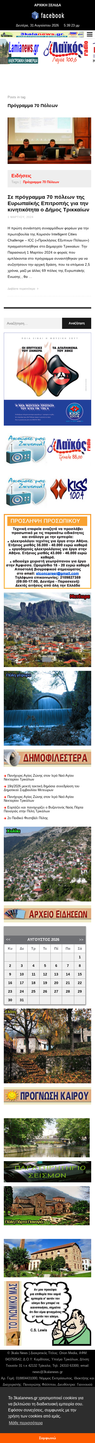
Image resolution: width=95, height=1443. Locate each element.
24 (22, 991)
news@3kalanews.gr (47, 1372)
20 (56, 983)
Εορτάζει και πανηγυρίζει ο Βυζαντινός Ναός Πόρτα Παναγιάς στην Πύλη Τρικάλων (43, 809)
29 (80, 991)
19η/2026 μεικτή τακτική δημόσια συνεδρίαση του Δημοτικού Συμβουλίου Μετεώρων (41, 788)
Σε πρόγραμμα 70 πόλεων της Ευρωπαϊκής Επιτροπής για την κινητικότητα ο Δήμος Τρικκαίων (48, 203)
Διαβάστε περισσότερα (22, 288)
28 (68, 991)
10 (22, 974)
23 (10, 991)
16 (10, 983)
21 (68, 983)
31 (22, 1000)
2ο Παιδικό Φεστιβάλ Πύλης (27, 818)
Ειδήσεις (21, 175)
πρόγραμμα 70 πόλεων (41, 182)
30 (10, 1000)
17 (22, 983)
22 (80, 983)
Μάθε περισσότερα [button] (26, 1423)
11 (33, 974)
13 (56, 974)
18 (33, 983)
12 (45, 974)
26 (45, 991)
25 (33, 991)
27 (56, 991)
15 (80, 974)
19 (45, 983)
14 (68, 974)
